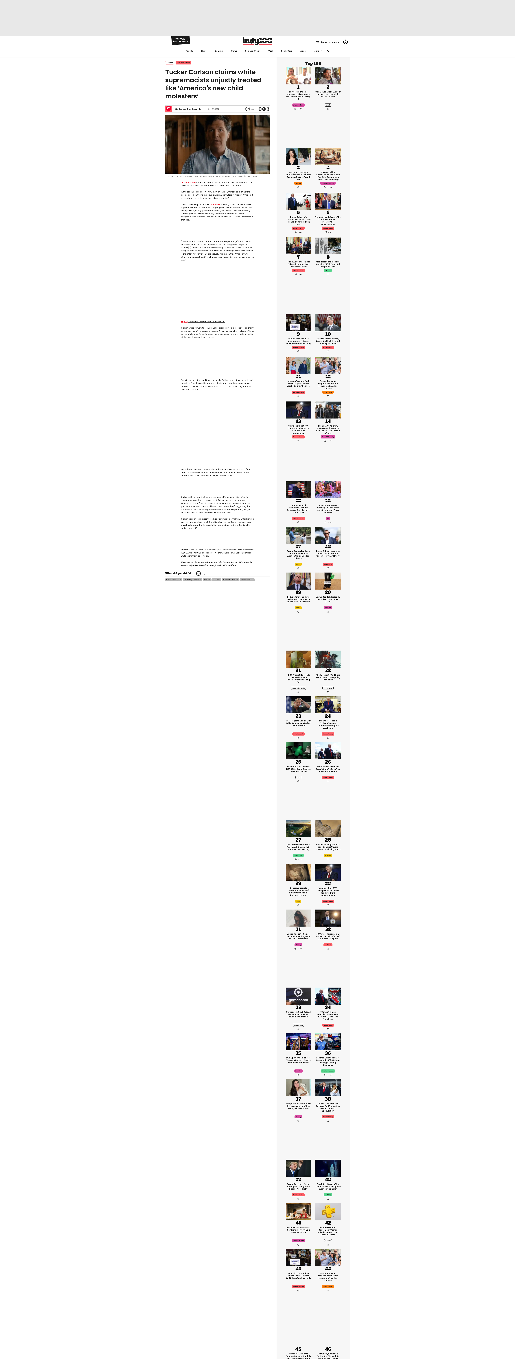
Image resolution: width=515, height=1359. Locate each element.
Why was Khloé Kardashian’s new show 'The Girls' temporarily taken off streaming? (328, 176)
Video (303, 51)
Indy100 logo (257, 41)
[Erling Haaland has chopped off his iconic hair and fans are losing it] (298, 75)
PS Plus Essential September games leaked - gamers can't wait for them (328, 1231)
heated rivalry (298, 1241)
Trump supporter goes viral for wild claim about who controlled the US (298, 555)
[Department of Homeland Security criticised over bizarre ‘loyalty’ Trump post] (298, 489)
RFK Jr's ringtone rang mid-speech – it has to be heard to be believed (298, 599)
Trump (234, 51)
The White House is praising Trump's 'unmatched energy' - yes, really (328, 724)
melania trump (298, 392)
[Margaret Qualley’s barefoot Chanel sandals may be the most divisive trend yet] (298, 156)
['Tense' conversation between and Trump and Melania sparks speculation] (328, 1087)
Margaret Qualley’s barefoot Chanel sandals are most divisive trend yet (298, 176)
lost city (328, 1195)
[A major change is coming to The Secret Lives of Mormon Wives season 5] (328, 489)
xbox (298, 777)
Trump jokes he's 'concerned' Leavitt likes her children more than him (298, 220)
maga (298, 564)
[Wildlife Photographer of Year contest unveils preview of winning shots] (328, 828)
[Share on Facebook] (260, 109)
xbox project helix (298, 688)
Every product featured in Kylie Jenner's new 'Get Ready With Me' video (298, 1106)
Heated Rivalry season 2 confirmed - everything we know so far (298, 1230)
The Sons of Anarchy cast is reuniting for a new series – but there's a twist (328, 429)
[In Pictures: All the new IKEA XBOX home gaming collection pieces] (298, 750)
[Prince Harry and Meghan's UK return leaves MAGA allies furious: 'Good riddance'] (328, 364)
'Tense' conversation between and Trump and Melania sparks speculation (328, 1107)
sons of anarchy (328, 437)
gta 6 (328, 105)
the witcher (328, 688)
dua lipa (298, 1071)
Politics (169, 63)
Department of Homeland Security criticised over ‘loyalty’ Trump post (298, 509)
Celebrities (286, 51)
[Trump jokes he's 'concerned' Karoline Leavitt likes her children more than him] (298, 200)
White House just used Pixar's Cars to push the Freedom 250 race (328, 769)
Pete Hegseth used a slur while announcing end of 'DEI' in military (298, 723)
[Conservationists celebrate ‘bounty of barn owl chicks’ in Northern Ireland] (298, 872)
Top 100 (189, 51)
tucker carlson (183, 63)
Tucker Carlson (188, 182)
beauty (298, 945)
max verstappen (328, 1071)
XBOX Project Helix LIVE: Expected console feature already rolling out (298, 678)
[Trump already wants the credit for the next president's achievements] (328, 200)
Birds (298, 901)
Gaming (219, 51)
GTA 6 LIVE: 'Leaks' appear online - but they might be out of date (328, 94)
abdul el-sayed (298, 347)
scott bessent (328, 347)
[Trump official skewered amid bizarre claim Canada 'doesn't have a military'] (328, 534)
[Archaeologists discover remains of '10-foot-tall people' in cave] (328, 245)
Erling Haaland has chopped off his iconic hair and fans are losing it (298, 95)
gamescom (298, 1025)
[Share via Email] (268, 109)
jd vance (328, 945)
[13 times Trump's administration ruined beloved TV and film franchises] (328, 995)
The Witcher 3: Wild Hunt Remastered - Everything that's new (328, 677)
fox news (216, 580)
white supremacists (192, 580)
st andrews (298, 855)
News (204, 51)
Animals (328, 855)
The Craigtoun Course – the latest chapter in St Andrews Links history (298, 847)
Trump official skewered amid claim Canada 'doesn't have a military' (328, 553)
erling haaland (298, 105)
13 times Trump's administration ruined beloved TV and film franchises (328, 1015)
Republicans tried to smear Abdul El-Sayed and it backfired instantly (298, 341)
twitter (207, 580)
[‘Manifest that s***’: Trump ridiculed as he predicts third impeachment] (298, 409)
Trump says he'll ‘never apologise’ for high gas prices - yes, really (298, 1186)
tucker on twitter (230, 580)
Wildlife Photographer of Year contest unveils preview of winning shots (328, 847)
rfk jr (298, 608)
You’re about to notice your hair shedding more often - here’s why (298, 936)
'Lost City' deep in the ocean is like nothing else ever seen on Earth (328, 1186)
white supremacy (173, 580)
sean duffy (328, 564)
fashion (298, 183)
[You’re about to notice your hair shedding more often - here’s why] (298, 917)
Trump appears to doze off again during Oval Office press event (298, 264)
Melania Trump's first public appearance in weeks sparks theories (298, 383)
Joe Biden (215, 204)
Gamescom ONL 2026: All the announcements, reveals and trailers (298, 1014)
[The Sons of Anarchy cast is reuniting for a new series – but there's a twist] (328, 409)
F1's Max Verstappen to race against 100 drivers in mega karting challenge (328, 1061)
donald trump (298, 228)
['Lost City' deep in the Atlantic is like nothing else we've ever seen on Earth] (328, 1167)
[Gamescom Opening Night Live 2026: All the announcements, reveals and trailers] (298, 995)
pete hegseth (298, 734)
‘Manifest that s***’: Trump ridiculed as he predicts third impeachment (298, 429)
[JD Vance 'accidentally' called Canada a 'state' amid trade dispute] (328, 917)
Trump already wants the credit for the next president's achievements (328, 220)
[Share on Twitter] (264, 109)
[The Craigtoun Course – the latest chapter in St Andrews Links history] (298, 828)
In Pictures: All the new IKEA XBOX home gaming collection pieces (298, 769)
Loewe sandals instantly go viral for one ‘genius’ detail (328, 599)
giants (327, 270)
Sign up (184, 321)
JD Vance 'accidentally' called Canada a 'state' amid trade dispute (328, 936)
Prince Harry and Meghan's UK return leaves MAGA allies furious (328, 385)
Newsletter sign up (330, 42)
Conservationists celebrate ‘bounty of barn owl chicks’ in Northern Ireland (298, 891)
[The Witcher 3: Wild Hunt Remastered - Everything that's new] (328, 658)
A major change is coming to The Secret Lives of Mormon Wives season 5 (328, 509)
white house (328, 1025)
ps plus (328, 1241)
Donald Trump (298, 437)
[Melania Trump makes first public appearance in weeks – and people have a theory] (298, 364)
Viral (270, 51)
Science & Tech (252, 51)
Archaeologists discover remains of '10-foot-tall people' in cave (328, 264)
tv (328, 518)
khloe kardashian (328, 183)
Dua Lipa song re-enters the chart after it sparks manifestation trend (298, 1060)
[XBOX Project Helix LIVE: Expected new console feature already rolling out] (298, 658)
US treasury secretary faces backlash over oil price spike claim (328, 341)
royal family (327, 392)
